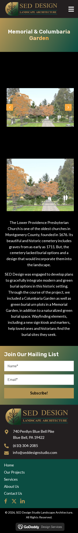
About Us (11, 486)
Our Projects (14, 472)
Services (11, 479)
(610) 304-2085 (25, 445)
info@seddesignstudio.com (35, 452)
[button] (9, 107)
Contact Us (13, 493)
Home (9, 465)
